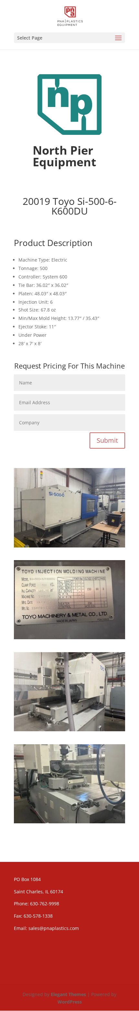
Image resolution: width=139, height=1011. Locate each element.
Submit (107, 440)
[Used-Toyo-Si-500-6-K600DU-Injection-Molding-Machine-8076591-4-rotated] (69, 821)
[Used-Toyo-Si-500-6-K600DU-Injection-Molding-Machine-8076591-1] (69, 546)
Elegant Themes (68, 994)
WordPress (70, 1002)
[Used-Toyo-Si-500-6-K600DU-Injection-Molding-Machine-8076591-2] (69, 729)
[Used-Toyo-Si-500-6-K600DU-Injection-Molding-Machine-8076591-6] (69, 637)
